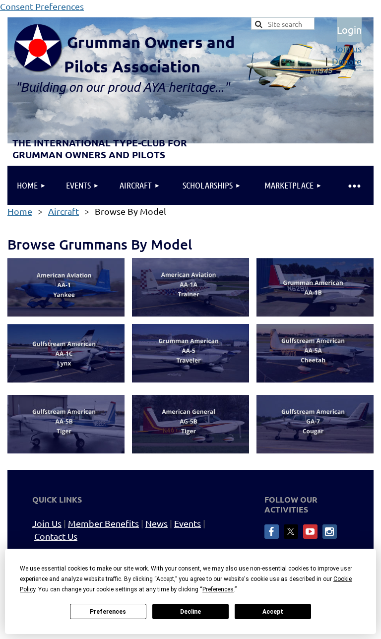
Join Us (47, 523)
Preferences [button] (218, 589)
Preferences (108, 611)
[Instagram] (329, 531)
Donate (347, 61)
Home (19, 211)
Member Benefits (103, 523)
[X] (291, 531)
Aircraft (63, 211)
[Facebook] (271, 531)
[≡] (354, 185)
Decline (190, 611)
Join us (347, 48)
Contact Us (55, 536)
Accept (272, 611)
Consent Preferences (42, 6)
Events (187, 523)
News (156, 523)
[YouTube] (310, 531)
